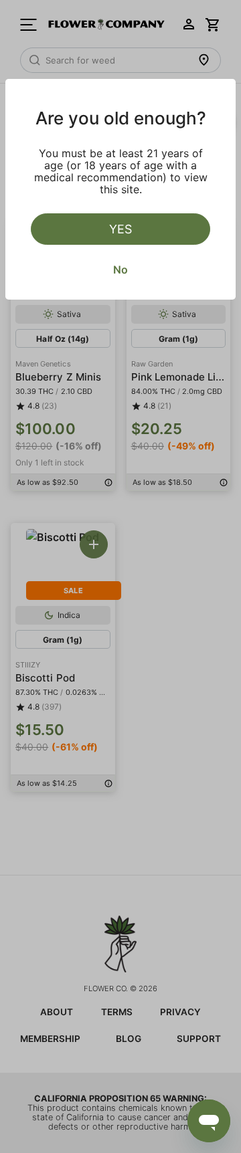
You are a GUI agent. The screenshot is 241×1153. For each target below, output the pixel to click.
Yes (120, 229)
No (120, 269)
